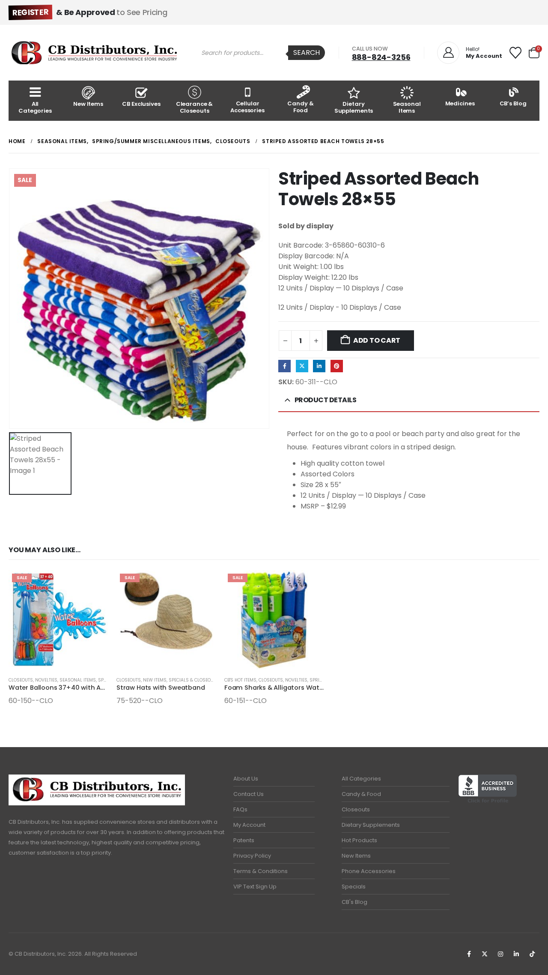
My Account (249, 825)
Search (306, 52)
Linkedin (516, 954)
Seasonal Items (407, 107)
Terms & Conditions (260, 871)
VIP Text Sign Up (255, 886)
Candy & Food (300, 106)
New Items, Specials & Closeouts (181, 680)
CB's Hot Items (240, 680)
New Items (88, 104)
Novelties (46, 680)
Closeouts (21, 680)
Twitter (302, 366)
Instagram (500, 954)
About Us (245, 779)
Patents (243, 840)
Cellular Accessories (247, 106)
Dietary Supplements (353, 107)
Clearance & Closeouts (194, 107)
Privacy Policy (252, 856)
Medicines (460, 103)
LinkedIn (319, 366)
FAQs (240, 809)
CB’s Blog (513, 103)
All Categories (35, 107)
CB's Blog (354, 902)
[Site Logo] (94, 53)
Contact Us (248, 794)
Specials (354, 886)
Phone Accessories (369, 871)
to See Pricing (89, 12)
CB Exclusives (141, 104)
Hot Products (359, 840)
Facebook (284, 366)
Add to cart (376, 340)
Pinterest (337, 366)
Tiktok (532, 954)
